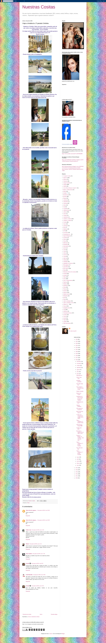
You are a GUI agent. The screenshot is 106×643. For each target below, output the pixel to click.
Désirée (27, 543)
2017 (77, 357)
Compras (65, 215)
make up (65, 258)
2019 (77, 353)
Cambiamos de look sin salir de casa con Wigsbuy (79, 398)
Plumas (64, 289)
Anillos (64, 186)
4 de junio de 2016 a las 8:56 (37, 563)
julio (78, 371)
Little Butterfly (29, 574)
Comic (64, 213)
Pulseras (65, 292)
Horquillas (65, 244)
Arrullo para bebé (78, 428)
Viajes (28, 502)
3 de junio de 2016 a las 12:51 (35, 543)
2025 (77, 341)
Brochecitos (65, 194)
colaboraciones (66, 210)
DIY (64, 230)
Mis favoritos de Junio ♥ (79, 412)
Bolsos (64, 191)
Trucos (64, 316)
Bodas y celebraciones (67, 189)
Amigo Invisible (66, 182)
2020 (77, 351)
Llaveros (65, 254)
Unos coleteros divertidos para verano (80, 388)
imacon (50, 633)
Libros (64, 253)
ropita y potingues (67, 301)
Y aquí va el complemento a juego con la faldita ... (79, 416)
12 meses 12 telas (66, 175)
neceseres (65, 275)
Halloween (65, 242)
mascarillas (65, 266)
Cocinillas (65, 208)
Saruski (27, 563)
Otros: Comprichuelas (67, 280)
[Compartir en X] (43, 501)
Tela (64, 309)
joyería (64, 247)
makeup (64, 259)
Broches (65, 196)
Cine (64, 206)
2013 (77, 471)
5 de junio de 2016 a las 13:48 (39, 574)
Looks (64, 256)
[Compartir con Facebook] (44, 501)
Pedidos (64, 283)
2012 (77, 473)
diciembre (79, 361)
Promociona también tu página (67, 144)
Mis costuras (65, 268)
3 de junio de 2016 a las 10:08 (43, 510)
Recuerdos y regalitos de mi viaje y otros (80, 432)
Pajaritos (65, 282)
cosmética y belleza (67, 218)
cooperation (65, 217)
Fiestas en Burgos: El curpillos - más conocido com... (80, 438)
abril (78, 459)
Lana (64, 249)
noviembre (79, 363)
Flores (64, 241)
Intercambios (66, 246)
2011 (77, 475)
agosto (78, 369)
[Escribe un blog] (41, 501)
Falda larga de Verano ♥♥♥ (79, 425)
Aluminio (65, 181)
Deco (64, 227)
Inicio (41, 614)
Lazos (64, 251)
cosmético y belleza (67, 220)
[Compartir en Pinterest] (45, 501)
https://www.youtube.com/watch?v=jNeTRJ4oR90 (72, 153)
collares (64, 211)
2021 (77, 349)
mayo (78, 457)
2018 (77, 355)
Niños (64, 277)
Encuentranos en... (67, 234)
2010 (77, 478)
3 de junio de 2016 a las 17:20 (39, 553)
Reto (64, 297)
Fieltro (64, 239)
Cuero (64, 223)
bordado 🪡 (65, 193)
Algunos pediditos (78, 406)
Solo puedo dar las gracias (79, 409)
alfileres (65, 179)
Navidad (65, 273)
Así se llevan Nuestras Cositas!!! (70, 188)
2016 (77, 359)
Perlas (64, 287)
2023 (77, 345)
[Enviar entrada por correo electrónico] (38, 500)
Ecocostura (65, 232)
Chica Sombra (29, 553)
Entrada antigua (54, 614)
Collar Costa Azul (78, 378)
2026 (77, 339)
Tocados (65, 314)
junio (78, 373)
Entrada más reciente (27, 614)
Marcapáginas (66, 265)
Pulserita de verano (78, 394)
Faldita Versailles (79, 391)
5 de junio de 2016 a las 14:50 (37, 585)
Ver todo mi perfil (72, 331)
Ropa (64, 299)
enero (78, 465)
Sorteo (64, 306)
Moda (64, 270)
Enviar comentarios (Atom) (33, 616)
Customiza (65, 225)
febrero (78, 463)
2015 (77, 467)
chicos (64, 205)
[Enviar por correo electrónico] (40, 501)
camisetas (65, 200)
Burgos (64, 198)
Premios (65, 290)
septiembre (79, 367)
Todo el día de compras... (31, 510)
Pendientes (65, 285)
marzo (78, 461)
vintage (64, 321)
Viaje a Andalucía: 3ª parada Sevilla (79, 421)
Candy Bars (65, 201)
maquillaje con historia (68, 263)
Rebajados (65, 295)
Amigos (64, 184)
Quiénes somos (66, 294)
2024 (77, 343)
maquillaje (65, 261)
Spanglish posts (66, 307)
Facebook (65, 237)
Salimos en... (66, 304)
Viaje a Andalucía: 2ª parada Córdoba (79, 444)
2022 (77, 347)
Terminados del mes (67, 312)
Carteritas (65, 203)
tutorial (64, 318)
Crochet (64, 222)
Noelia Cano (28, 529)
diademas (65, 229)
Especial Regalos (66, 235)
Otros (64, 278)
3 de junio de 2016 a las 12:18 (38, 529)
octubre (78, 365)
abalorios (65, 177)
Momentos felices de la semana (69, 271)
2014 (77, 469)
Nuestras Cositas (38, 7)
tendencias (65, 311)
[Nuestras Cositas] (66, 139)
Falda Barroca (79, 375)
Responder (28, 515)
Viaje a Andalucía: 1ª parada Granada (79, 452)
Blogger (63, 633)
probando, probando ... (79, 381)
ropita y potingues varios (68, 302)
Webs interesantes (66, 323)
